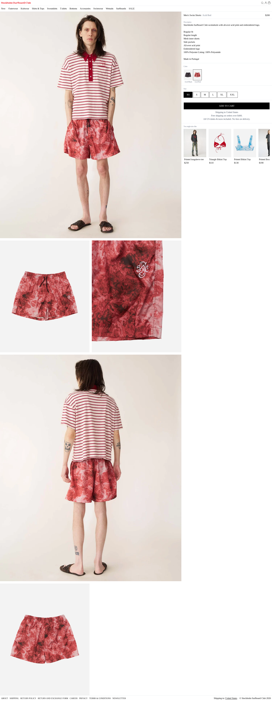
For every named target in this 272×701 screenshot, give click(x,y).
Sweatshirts (52, 8)
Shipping (14, 698)
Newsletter (119, 698)
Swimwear (98, 8)
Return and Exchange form (53, 698)
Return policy (28, 698)
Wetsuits (109, 8)
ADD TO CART (226, 106)
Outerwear (13, 8)
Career (73, 698)
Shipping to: (225, 698)
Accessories (85, 8)
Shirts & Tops (38, 8)
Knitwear (25, 8)
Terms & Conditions (100, 698)
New (3, 8)
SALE (132, 8)
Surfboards (121, 8)
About (4, 698)
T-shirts (63, 8)
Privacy (83, 698)
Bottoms (73, 8)
